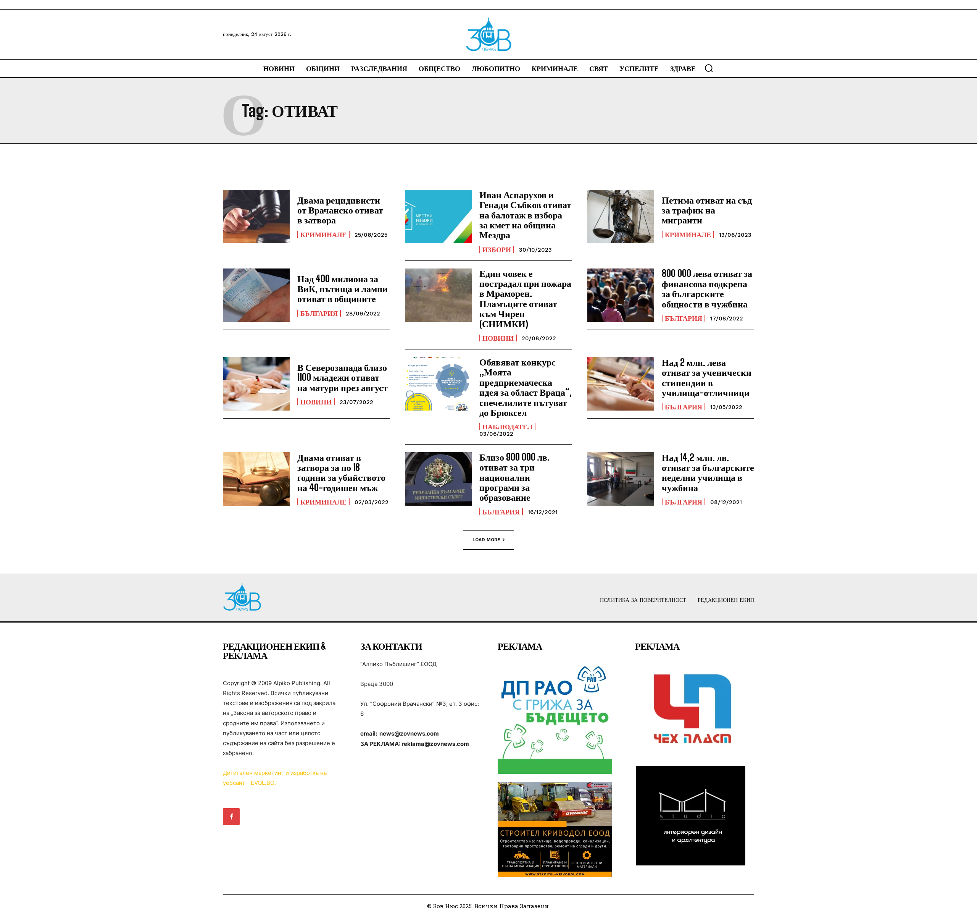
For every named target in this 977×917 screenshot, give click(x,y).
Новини (498, 338)
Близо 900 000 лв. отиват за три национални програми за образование (514, 477)
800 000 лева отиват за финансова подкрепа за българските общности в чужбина (707, 288)
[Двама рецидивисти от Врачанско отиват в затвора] (256, 216)
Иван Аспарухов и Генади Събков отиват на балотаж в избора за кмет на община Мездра (525, 215)
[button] (709, 68)
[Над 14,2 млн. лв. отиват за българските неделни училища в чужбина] (620, 479)
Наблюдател (507, 426)
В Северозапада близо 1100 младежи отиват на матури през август (342, 377)
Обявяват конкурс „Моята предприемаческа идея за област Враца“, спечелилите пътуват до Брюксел (525, 387)
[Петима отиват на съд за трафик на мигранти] (620, 216)
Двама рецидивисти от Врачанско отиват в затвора (340, 210)
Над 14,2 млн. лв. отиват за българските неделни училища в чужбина (708, 472)
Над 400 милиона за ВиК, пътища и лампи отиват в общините (342, 288)
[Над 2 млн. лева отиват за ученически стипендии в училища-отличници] (620, 384)
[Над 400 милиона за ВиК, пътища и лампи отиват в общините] (256, 295)
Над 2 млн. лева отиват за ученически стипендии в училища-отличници (706, 377)
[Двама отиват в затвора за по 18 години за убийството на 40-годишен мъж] (256, 479)
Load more (486, 539)
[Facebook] (231, 816)
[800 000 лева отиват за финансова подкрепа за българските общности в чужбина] (620, 295)
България (319, 313)
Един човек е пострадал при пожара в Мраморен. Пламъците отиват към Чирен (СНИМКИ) (525, 298)
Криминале (323, 234)
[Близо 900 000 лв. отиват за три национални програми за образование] (438, 479)
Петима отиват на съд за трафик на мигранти (707, 210)
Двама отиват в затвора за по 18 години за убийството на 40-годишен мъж (341, 472)
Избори (496, 249)
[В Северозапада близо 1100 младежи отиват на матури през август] (256, 384)
